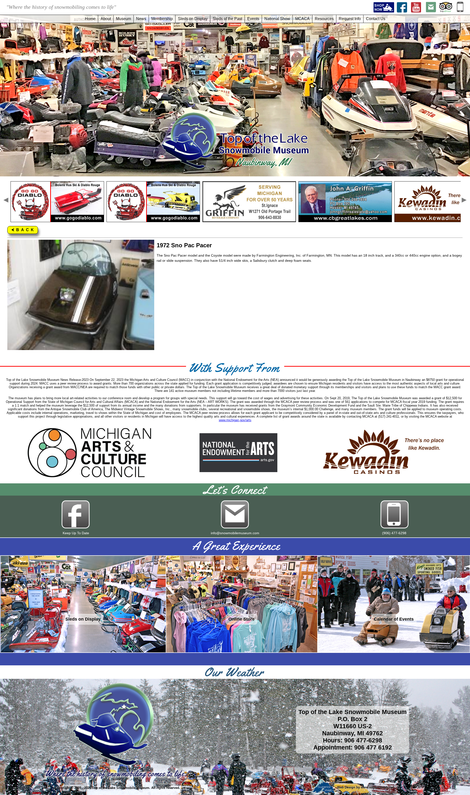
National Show (277, 19)
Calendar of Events (394, 619)
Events (253, 19)
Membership (162, 19)
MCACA (302, 19)
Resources (324, 19)
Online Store (241, 619)
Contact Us (375, 19)
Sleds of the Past (227, 19)
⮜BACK (23, 230)
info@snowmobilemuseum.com (235, 533)
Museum (123, 19)
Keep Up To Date (76, 533)
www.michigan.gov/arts (235, 420)
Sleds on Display (193, 19)
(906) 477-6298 (394, 533)
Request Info (350, 19)
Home (90, 19)
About (106, 19)
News (141, 19)
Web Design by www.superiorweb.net (365, 787)
